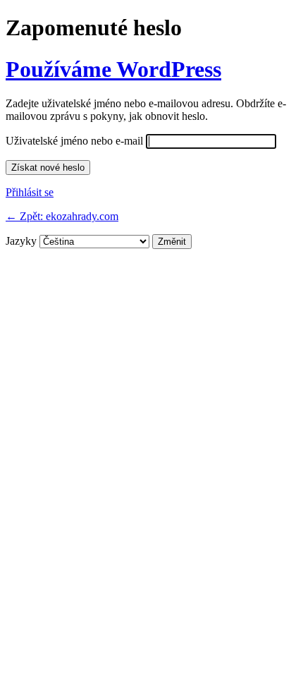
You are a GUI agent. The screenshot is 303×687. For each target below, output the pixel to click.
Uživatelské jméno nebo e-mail (74, 141)
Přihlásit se (30, 192)
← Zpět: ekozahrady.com (62, 216)
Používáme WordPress (113, 69)
